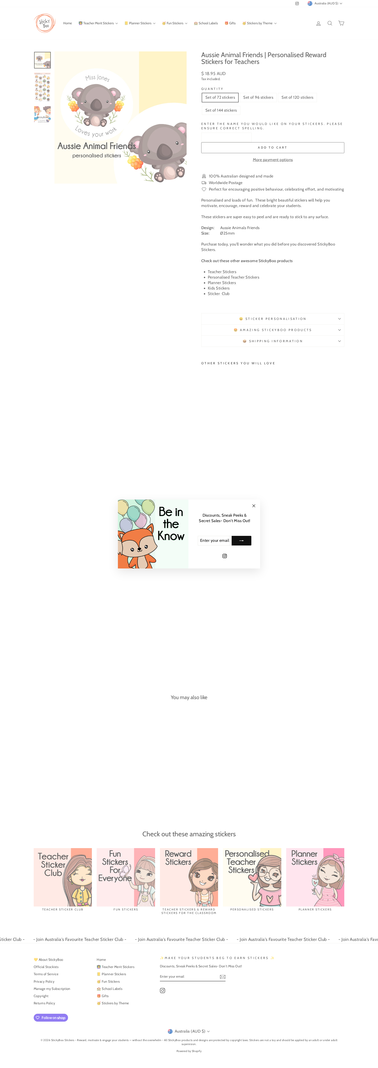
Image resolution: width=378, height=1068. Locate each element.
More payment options (273, 159)
